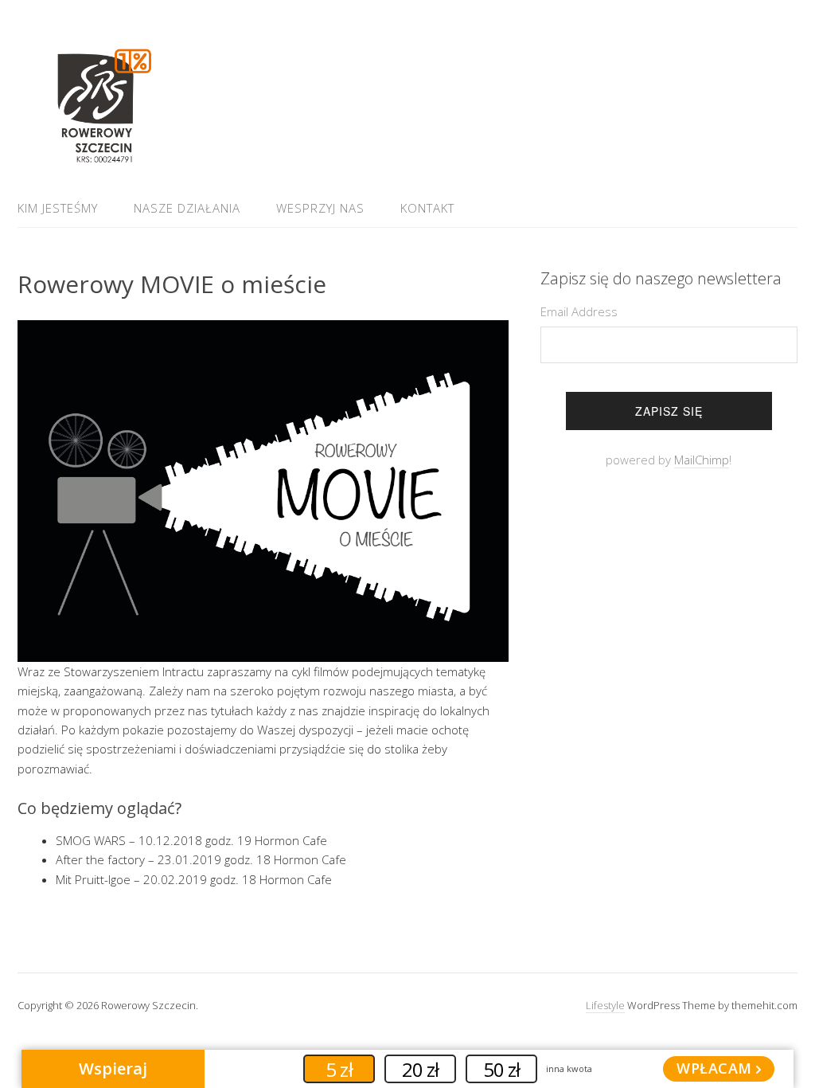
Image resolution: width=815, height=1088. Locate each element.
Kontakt (427, 208)
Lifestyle (605, 1005)
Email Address (579, 311)
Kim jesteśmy (58, 208)
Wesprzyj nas (320, 208)
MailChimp (701, 460)
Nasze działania (187, 208)
